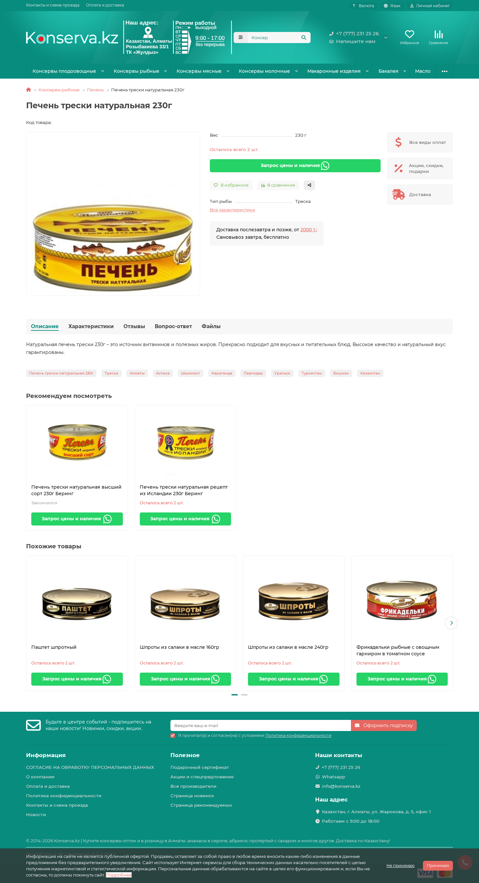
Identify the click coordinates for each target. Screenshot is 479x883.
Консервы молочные (264, 71)
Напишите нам (355, 41)
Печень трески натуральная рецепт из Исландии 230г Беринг (184, 490)
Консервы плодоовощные (64, 71)
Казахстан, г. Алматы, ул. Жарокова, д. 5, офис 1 (376, 811)
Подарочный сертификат (199, 767)
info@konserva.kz (341, 786)
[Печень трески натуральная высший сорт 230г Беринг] (77, 443)
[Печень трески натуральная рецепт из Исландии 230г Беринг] (185, 443)
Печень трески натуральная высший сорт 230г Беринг (76, 490)
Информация (46, 755)
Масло (422, 71)
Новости (36, 814)
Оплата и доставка (105, 5)
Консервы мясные (199, 71)
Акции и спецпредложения (202, 776)
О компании (40, 776)
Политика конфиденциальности (63, 795)
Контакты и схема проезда (53, 5)
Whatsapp (333, 776)
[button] (27, 623)
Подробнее (119, 874)
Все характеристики (232, 209)
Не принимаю (400, 865)
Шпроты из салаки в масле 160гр (179, 647)
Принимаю (438, 865)
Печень (95, 89)
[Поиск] (303, 37)
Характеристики (91, 326)
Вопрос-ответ (173, 326)
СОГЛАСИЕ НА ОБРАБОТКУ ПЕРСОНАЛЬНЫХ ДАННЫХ (90, 767)
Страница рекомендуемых (201, 805)
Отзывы (134, 326)
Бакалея (389, 71)
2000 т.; (308, 230)
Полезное (185, 755)
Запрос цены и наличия (290, 165)
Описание (45, 326)
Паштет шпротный (54, 647)
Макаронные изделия (334, 71)
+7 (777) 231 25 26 (357, 33)
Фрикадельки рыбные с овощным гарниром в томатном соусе (397, 650)
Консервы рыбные (136, 71)
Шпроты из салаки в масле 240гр (288, 647)
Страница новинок (192, 795)
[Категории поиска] (241, 37)
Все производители (193, 786)
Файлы (211, 326)
